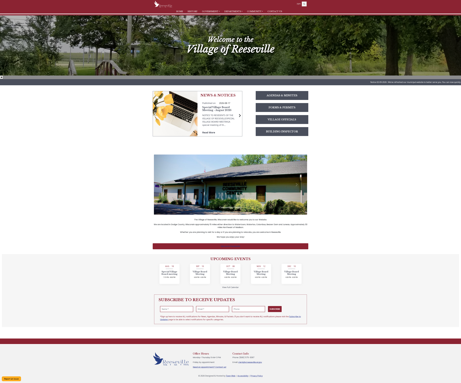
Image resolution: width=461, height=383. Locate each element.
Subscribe (275, 309)
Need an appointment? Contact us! (209, 367)
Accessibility (242, 375)
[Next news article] (240, 116)
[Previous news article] (155, 116)
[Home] (163, 4)
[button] (212, 11)
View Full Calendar (230, 287)
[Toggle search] (304, 4)
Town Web (230, 375)
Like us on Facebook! (230, 246)
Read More (208, 132)
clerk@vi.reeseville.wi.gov (250, 362)
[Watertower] (211, 212)
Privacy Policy (256, 375)
